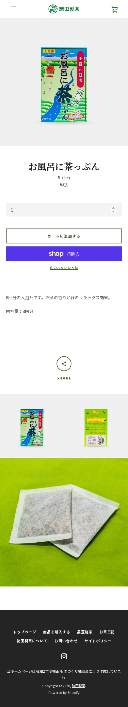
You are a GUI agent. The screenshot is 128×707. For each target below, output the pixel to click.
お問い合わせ (66, 640)
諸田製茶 (78, 685)
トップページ (24, 631)
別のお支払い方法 (64, 267)
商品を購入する (56, 631)
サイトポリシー (98, 640)
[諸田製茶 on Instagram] (64, 656)
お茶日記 (107, 631)
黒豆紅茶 (85, 631)
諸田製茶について (32, 640)
